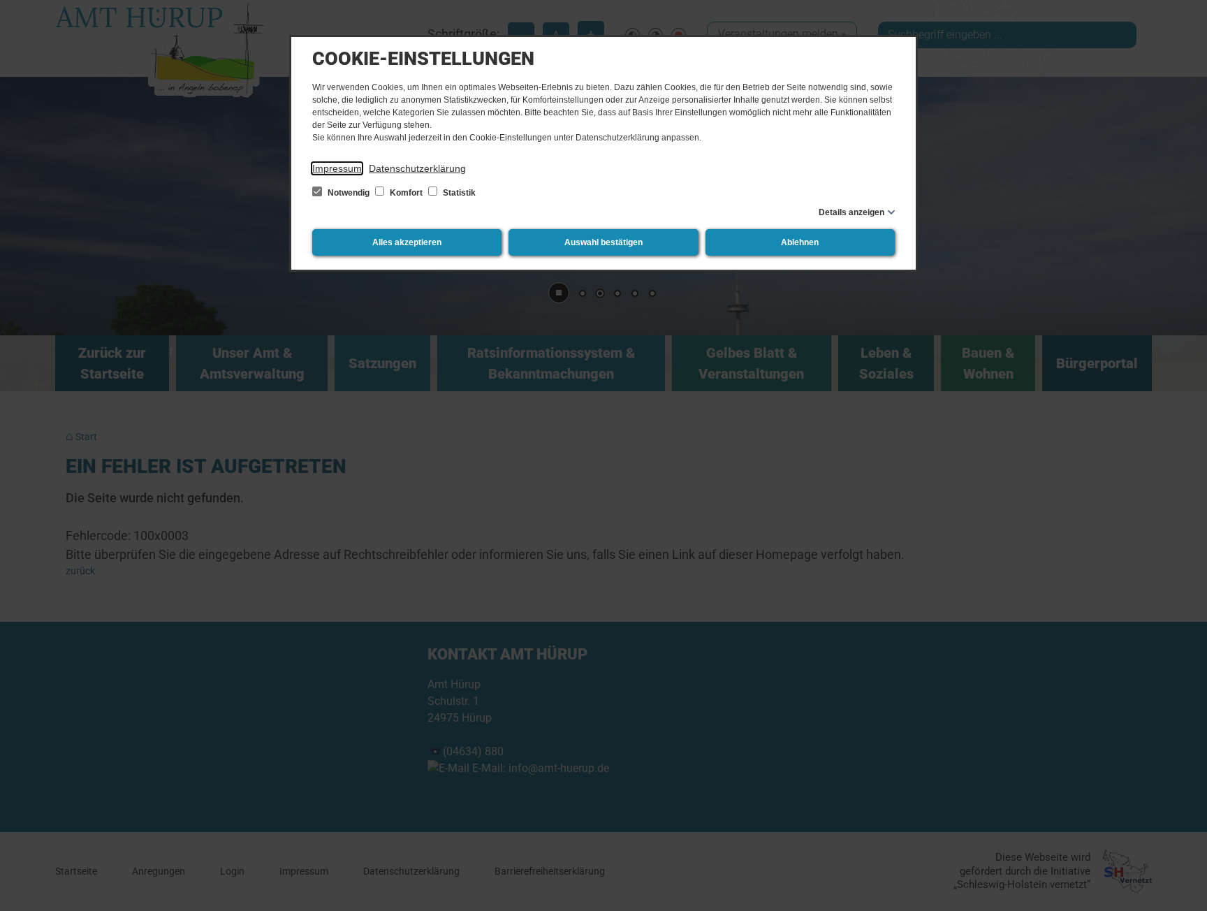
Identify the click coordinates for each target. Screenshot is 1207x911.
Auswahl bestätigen (603, 242)
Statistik (458, 193)
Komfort (406, 193)
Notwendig (348, 193)
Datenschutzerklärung (417, 168)
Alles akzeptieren (406, 242)
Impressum (337, 168)
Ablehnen (800, 242)
